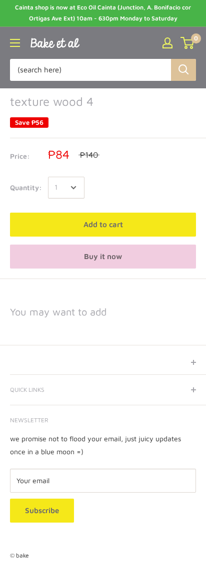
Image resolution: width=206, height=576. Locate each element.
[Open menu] (15, 43)
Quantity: (26, 187)
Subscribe (42, 510)
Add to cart (103, 224)
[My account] (167, 42)
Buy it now (103, 256)
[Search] (183, 70)
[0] (188, 43)
